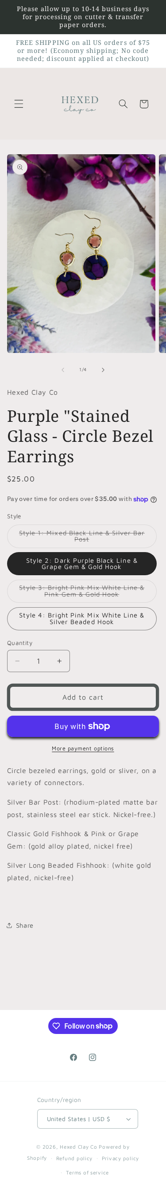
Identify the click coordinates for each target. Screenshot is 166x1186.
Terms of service (87, 1172)
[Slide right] (103, 370)
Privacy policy (120, 1158)
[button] (18, 104)
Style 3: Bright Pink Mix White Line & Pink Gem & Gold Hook (88, 593)
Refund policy (74, 1158)
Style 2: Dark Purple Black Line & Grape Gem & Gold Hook (82, 564)
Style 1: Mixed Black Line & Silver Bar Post (82, 538)
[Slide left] (63, 370)
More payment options (83, 748)
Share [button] (25, 925)
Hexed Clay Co (78, 1147)
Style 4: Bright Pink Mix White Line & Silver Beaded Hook (81, 618)
